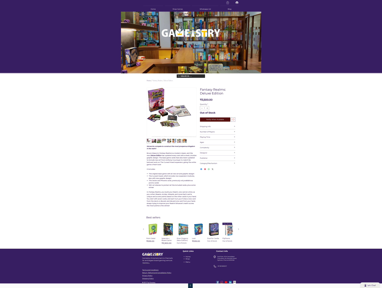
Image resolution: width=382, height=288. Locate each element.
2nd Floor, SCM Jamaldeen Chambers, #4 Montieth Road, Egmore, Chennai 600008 (227, 258)
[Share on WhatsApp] (209, 169)
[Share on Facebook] (201, 169)
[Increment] (207, 108)
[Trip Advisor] (234, 282)
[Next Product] (238, 229)
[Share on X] (212, 169)
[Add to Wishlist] (233, 119)
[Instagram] (221, 282)
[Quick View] (153, 229)
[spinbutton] (204, 108)
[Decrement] (201, 108)
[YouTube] (226, 282)
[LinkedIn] (230, 282)
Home (149, 80)
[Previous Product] (143, 229)
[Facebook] (217, 282)
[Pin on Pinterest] (205, 169)
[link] (227, 2)
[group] (191, 234)
